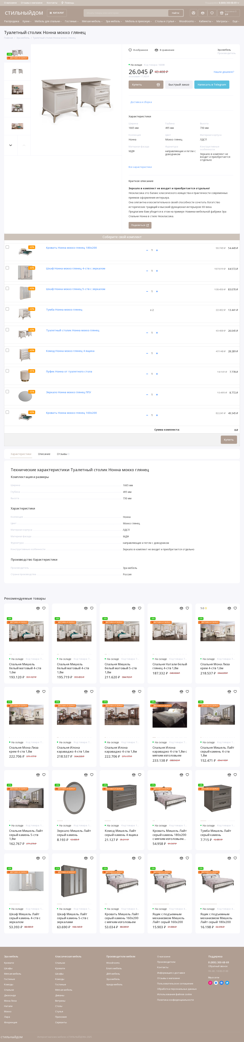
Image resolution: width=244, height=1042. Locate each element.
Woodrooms (186, 21)
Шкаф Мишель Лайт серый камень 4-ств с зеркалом (24, 918)
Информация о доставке (171, 972)
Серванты (61, 1022)
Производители (166, 961)
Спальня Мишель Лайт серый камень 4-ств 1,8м (217, 752)
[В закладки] (44, 608)
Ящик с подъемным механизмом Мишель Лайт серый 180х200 (216, 918)
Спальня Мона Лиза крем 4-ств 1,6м (215, 666)
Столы (58, 1006)
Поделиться (138, 225)
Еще (235, 21)
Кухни (26, 21)
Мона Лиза (10, 1000)
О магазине (10, 2)
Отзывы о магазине (32, 2)
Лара (7, 1016)
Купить (229, 439)
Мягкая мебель (91, 21)
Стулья (59, 1011)
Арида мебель (114, 984)
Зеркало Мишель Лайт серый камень (74, 833)
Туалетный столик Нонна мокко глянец (72, 330)
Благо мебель (114, 968)
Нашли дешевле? (224, 72)
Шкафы (8, 968)
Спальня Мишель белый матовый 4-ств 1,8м (73, 668)
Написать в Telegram (212, 84)
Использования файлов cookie (174, 994)
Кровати (9, 962)
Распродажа (11, 21)
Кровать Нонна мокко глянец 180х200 (71, 247)
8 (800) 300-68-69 (221, 2)
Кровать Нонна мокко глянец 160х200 (71, 412)
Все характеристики (140, 167)
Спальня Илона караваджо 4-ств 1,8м (121, 749)
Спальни (60, 962)
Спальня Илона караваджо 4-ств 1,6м (73, 749)
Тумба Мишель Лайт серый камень (215, 833)
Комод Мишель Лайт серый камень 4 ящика (121, 833)
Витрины (60, 1000)
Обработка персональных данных (177, 988)
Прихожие (61, 1016)
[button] (10, 145)
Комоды (8, 984)
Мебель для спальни (47, 21)
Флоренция (10, 1022)
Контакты (52, 2)
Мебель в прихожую (137, 21)
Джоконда (10, 995)
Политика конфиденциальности (175, 999)
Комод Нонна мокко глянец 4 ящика (70, 351)
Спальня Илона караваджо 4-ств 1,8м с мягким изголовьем (170, 752)
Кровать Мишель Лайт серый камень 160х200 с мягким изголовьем (122, 918)
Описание (44, 454)
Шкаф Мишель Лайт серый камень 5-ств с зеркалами (72, 918)
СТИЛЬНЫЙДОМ (24, 13)
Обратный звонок (218, 966)
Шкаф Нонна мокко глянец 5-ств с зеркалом (75, 289)
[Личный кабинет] (193, 13)
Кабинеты (205, 21)
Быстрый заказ (179, 84)
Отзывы (63, 454)
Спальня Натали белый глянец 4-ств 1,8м (170, 666)
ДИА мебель (113, 973)
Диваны (59, 995)
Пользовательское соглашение (175, 983)
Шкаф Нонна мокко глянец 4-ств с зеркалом (75, 268)
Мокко (7, 1011)
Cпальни (9, 989)
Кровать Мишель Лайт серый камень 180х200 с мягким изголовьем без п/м (170, 835)
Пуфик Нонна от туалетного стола (69, 371)
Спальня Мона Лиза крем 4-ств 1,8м (23, 749)
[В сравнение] (38, 608)
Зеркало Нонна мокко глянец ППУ (68, 392)
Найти (175, 12)
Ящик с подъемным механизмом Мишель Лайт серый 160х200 (169, 918)
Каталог (58, 12)
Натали (8, 1006)
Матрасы (221, 21)
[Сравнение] (202, 13)
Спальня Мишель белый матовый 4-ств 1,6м (25, 668)
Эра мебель (113, 21)
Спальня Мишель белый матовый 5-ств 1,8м (121, 668)
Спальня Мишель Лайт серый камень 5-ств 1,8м (26, 835)
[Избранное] (212, 13)
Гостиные (71, 21)
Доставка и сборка (141, 102)
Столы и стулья (164, 21)
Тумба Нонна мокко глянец (64, 309)
